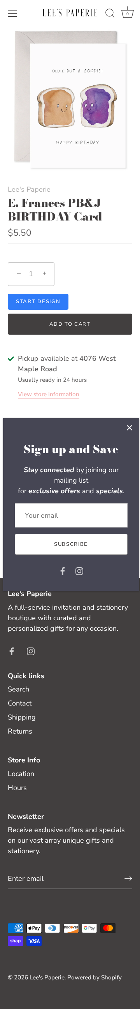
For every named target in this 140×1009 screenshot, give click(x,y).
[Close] (129, 427)
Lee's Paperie (29, 189)
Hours (17, 787)
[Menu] (12, 13)
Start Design (38, 301)
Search (18, 689)
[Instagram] (79, 570)
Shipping (22, 717)
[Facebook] (62, 570)
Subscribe (71, 544)
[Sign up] (128, 878)
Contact (20, 703)
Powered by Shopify (94, 977)
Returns (20, 731)
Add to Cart (70, 324)
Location (21, 773)
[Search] (110, 14)
